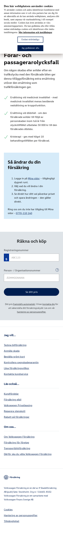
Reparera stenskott (14, 411)
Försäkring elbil (12, 399)
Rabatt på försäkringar (16, 416)
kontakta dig (48, 304)
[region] (31, 27)
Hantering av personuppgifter (20, 515)
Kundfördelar (11, 393)
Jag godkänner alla (30, 48)
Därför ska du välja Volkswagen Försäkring (28, 454)
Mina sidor (34, 178)
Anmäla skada (12, 350)
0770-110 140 (24, 213)
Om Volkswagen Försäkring (19, 436)
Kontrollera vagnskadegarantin (21, 362)
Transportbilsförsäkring (17, 448)
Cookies (8, 509)
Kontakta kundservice (16, 374)
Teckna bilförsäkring (15, 345)
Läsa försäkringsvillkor (16, 368)
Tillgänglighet (11, 521)
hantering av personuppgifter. (31, 311)
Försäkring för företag (16, 442)
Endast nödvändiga (30, 39)
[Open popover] (57, 270)
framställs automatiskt (24, 304)
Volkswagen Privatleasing (18, 405)
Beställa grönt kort (14, 356)
